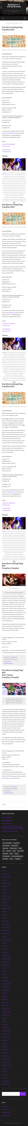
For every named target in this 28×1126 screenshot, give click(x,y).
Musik (20, 848)
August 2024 (5, 886)
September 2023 (6, 899)
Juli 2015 (4, 1068)
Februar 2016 (5, 1056)
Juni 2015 (4, 1071)
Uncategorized (6, 856)
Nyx (4, 850)
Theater (16, 853)
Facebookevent (7, 331)
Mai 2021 (4, 936)
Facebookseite (6, 149)
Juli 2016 (4, 1043)
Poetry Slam (20, 850)
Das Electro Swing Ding (9, 144)
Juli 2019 (4, 968)
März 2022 (5, 921)
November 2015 (6, 1062)
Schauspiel (5, 853)
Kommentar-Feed (6, 1112)
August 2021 (5, 933)
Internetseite (14, 845)
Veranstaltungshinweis (17, 856)
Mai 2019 (4, 974)
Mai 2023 (4, 902)
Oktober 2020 (5, 939)
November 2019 (6, 958)
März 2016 (5, 1052)
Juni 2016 (4, 1046)
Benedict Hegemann (14, 6)
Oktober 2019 (5, 961)
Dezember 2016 (6, 1030)
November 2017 (6, 1012)
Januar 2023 (5, 905)
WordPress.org (6, 1115)
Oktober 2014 (5, 1084)
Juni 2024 (4, 889)
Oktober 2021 (5, 927)
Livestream (5, 848)
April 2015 (4, 1074)
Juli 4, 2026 (5, 32)
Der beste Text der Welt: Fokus (10, 831)
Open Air (9, 850)
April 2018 (4, 999)
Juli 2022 (4, 911)
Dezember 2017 (6, 1008)
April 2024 (4, 892)
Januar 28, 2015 (6, 570)
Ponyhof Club (6, 146)
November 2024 (6, 883)
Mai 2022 (4, 914)
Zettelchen (5, 858)
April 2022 (4, 918)
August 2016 (5, 1040)
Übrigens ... (18, 858)
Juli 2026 (4, 870)
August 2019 (5, 965)
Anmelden (4, 1106)
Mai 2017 (4, 1021)
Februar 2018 (5, 1002)
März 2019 (5, 977)
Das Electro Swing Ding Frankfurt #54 (12, 205)
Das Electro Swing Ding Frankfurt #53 (12, 385)
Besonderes (16, 843)
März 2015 (5, 1077)
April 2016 (4, 1049)
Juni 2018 (4, 996)
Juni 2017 (4, 1018)
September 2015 (6, 1065)
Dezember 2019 (6, 955)
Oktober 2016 (5, 1037)
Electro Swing (6, 845)
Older (4, 804)
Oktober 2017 (5, 1015)
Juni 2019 (4, 971)
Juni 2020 (4, 943)
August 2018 (5, 990)
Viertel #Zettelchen (7, 823)
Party (14, 850)
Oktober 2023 (5, 896)
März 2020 (5, 946)
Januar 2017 (5, 1027)
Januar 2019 (5, 980)
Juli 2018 (4, 993)
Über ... (11, 858)
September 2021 (6, 930)
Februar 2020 (5, 949)
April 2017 (4, 1024)
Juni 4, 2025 (5, 389)
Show (11, 853)
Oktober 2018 (5, 987)
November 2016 (6, 1034)
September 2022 (6, 908)
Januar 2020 (5, 952)
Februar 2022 (5, 924)
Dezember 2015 (6, 1059)
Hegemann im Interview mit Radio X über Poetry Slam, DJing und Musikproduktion (12, 827)
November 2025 (6, 877)
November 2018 (6, 983)
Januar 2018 (5, 1005)
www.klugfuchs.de (10, 133)
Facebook (14, 657)
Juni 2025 (4, 880)
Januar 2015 (5, 1081)
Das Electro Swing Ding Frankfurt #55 (12, 28)
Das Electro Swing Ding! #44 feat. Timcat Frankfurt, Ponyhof (12, 674)
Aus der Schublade (6, 817)
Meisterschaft (13, 848)
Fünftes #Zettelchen (7, 820)
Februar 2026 (5, 874)
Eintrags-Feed (5, 1109)
